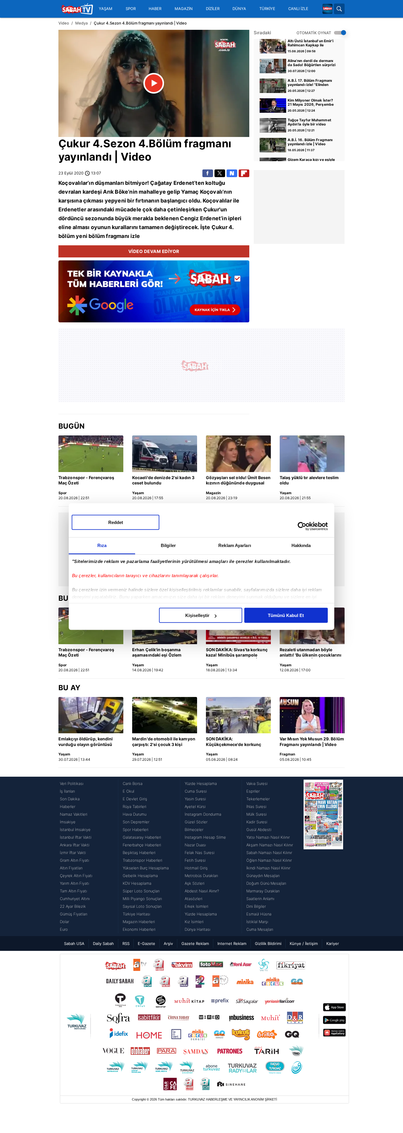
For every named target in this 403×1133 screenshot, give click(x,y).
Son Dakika (70, 798)
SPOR (131, 8)
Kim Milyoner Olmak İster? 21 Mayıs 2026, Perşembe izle (311, 102)
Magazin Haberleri (139, 921)
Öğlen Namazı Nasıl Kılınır (269, 860)
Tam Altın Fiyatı (73, 891)
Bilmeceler (194, 829)
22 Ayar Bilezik (73, 906)
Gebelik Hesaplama (140, 875)
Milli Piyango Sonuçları (142, 898)
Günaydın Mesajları (263, 875)
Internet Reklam (231, 943)
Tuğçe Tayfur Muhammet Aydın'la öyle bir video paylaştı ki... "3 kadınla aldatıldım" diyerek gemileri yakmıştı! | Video (312, 122)
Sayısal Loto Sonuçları (142, 906)
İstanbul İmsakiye (75, 829)
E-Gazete (146, 943)
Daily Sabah (103, 943)
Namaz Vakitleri (73, 814)
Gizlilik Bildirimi (268, 943)
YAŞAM (105, 8)
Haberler (67, 806)
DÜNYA (239, 8)
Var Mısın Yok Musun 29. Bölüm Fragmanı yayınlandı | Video (312, 741)
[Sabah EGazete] (323, 856)
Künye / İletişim (304, 943)
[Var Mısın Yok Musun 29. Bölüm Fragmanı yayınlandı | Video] (312, 715)
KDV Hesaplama (137, 883)
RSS (126, 943)
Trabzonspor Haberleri (142, 860)
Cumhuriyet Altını (75, 898)
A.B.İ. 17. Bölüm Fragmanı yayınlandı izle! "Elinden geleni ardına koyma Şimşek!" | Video (310, 83)
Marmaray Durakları (263, 891)
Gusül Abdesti (258, 829)
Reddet (115, 522)
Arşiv (168, 943)
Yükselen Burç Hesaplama (146, 868)
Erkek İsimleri (196, 906)
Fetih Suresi (195, 860)
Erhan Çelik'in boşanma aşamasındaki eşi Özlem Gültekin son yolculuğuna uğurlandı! (158, 652)
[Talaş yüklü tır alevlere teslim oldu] (312, 453)
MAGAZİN (184, 8)
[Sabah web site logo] (327, 9)
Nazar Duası (195, 845)
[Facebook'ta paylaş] (207, 173)
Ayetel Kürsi (195, 806)
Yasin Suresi (195, 798)
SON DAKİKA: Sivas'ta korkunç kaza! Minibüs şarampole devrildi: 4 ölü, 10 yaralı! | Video (238, 652)
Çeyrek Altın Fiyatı (76, 875)
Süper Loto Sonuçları (141, 891)
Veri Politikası (71, 783)
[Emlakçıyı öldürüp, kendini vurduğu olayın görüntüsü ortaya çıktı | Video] (90, 715)
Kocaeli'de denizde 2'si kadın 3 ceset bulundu (163, 480)
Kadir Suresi (256, 821)
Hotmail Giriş (196, 868)
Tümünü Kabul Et (286, 615)
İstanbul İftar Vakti (75, 837)
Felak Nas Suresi (199, 852)
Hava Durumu (134, 814)
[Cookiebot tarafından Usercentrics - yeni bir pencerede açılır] (302, 526)
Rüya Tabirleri (134, 806)
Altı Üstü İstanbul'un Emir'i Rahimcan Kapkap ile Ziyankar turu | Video (311, 43)
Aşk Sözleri (194, 883)
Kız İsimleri (194, 921)
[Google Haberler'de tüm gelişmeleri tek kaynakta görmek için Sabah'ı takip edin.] (153, 294)
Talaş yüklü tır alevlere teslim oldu (309, 480)
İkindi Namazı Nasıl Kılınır (268, 868)
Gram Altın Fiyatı (74, 860)
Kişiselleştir (197, 615)
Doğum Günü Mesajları (266, 883)
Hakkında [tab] (301, 545)
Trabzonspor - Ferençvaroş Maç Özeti (86, 480)
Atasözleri (193, 898)
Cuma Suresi (196, 791)
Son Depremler (136, 821)
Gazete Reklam (195, 943)
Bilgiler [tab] (168, 545)
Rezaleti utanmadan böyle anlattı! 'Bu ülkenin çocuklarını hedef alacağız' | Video (310, 652)
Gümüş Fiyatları (73, 914)
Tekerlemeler (258, 798)
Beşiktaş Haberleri (139, 852)
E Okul (128, 791)
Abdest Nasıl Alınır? (202, 891)
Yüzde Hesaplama (201, 783)
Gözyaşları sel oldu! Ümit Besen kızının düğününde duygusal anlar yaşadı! (238, 480)
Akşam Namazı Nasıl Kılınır (269, 845)
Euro (64, 929)
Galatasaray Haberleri (142, 837)
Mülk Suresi (256, 814)
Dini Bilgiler (256, 906)
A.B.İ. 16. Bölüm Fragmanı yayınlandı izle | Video (310, 142)
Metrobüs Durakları (201, 875)
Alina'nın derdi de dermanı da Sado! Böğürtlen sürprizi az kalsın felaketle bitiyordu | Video (312, 63)
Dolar (64, 921)
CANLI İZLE (298, 8)
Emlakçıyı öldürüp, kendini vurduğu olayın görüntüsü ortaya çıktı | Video (85, 741)
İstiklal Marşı (257, 921)
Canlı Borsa (132, 783)
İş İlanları (67, 791)
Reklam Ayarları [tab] (234, 545)
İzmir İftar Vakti (73, 852)
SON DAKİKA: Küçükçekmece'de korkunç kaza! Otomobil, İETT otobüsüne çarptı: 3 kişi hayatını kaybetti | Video (233, 741)
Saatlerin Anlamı (260, 898)
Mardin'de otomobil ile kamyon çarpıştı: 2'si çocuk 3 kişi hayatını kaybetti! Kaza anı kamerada (163, 741)
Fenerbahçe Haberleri (142, 845)
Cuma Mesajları (259, 929)
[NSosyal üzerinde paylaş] (232, 173)
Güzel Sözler (196, 821)
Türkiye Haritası (136, 914)
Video (63, 23)
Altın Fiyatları (71, 868)
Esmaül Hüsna (258, 914)
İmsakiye (68, 821)
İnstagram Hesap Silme (205, 837)
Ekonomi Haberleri (139, 929)
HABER (155, 8)
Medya (81, 23)
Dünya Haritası (197, 929)
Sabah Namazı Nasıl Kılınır (269, 852)
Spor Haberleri (135, 829)
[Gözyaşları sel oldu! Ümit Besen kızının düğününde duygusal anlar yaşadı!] (238, 453)
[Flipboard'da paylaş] (244, 173)
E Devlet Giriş (135, 798)
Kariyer (332, 943)
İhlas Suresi (256, 806)
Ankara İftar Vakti (74, 845)
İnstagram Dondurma (203, 814)
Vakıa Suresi (257, 783)
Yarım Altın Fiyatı (74, 883)
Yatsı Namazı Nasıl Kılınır (268, 837)
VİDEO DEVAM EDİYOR (153, 251)
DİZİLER (212, 8)
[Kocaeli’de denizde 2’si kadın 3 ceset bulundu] (164, 453)
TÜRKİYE (267, 8)
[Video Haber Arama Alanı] (339, 9)
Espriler (253, 791)
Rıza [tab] (102, 545)
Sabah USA (74, 943)
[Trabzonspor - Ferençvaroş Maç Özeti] (90, 453)
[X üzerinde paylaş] (219, 173)
